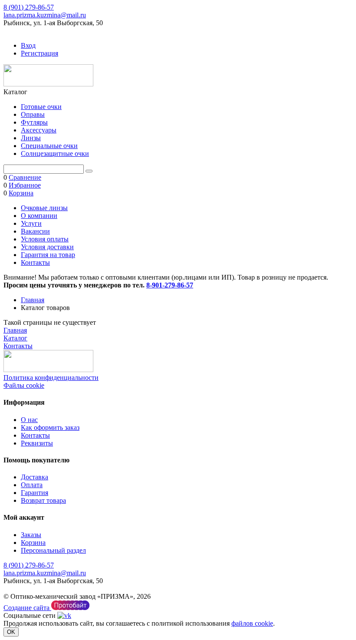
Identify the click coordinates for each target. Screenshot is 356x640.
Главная (32, 300)
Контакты (35, 262)
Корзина (33, 542)
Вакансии (35, 231)
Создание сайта (27, 607)
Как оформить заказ (50, 427)
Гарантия (34, 492)
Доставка (34, 477)
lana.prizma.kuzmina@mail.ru (44, 15)
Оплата (32, 484)
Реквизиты (37, 443)
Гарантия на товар (48, 254)
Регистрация (39, 53)
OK (11, 632)
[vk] (64, 615)
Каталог (15, 338)
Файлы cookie (23, 385)
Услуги (31, 223)
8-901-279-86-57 (169, 285)
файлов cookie (252, 623)
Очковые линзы (44, 207)
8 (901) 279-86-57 (28, 7)
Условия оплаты (45, 239)
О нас (29, 419)
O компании (39, 215)
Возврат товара (43, 500)
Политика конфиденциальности (51, 377)
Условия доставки (47, 247)
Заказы (31, 534)
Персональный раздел (53, 550)
